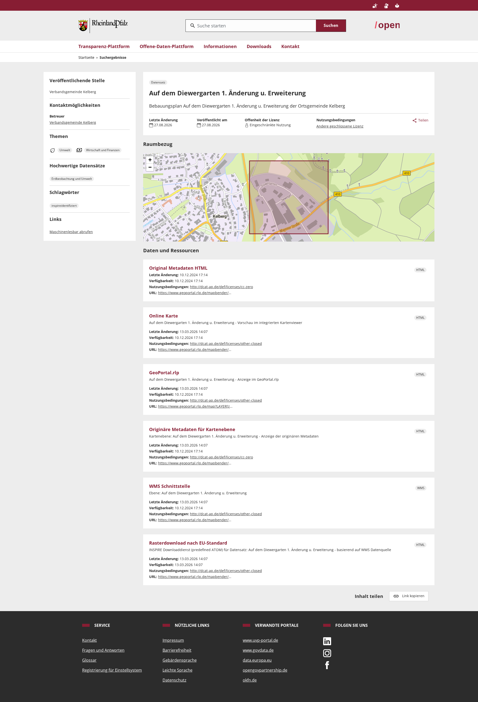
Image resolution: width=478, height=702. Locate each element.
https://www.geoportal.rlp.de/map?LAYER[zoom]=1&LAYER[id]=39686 (215, 406)
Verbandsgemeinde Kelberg (73, 122)
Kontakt (290, 46)
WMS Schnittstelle (169, 486)
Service (101, 625)
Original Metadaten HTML (178, 268)
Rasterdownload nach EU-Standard (188, 543)
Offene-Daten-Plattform (167, 46)
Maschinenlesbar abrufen (71, 231)
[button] (150, 160)
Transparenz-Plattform (104, 46)
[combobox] (251, 26)
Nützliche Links (191, 625)
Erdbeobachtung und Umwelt (72, 179)
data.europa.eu (257, 660)
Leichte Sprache (177, 670)
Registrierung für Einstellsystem (112, 670)
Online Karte (163, 316)
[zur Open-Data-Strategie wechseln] (387, 25)
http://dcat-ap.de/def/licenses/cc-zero (221, 286)
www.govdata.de (258, 650)
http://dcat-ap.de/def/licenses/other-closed (226, 343)
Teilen (422, 120)
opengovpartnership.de (265, 670)
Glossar (89, 660)
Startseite (86, 57)
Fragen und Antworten (103, 650)
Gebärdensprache (180, 660)
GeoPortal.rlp (164, 373)
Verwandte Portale (276, 625)
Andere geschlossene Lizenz (339, 126)
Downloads (259, 46)
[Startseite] (103, 25)
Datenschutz (174, 680)
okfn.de (250, 680)
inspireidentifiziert (64, 205)
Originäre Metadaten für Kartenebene (192, 429)
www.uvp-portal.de (260, 640)
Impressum (173, 640)
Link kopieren (413, 595)
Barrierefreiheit (177, 650)
